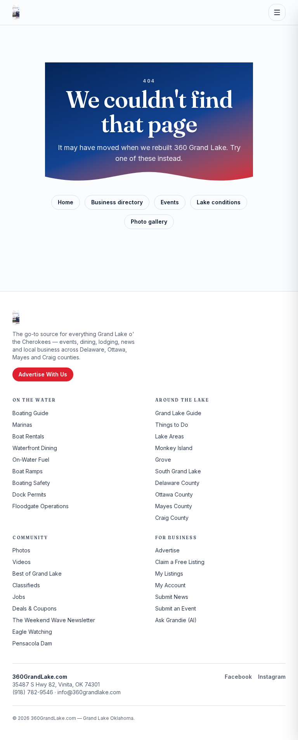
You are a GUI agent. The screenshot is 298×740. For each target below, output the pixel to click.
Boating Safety (31, 483)
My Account (170, 585)
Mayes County (173, 506)
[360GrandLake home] (15, 12)
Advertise (167, 550)
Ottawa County (174, 494)
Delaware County (177, 483)
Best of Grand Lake (37, 573)
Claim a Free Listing (179, 562)
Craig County (172, 517)
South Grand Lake (178, 471)
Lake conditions (219, 202)
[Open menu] (277, 12)
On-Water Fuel (30, 459)
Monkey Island (173, 448)
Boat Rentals (28, 436)
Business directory (117, 202)
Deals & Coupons (34, 608)
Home (65, 202)
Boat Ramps (27, 471)
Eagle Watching (32, 631)
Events (170, 202)
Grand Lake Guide (178, 413)
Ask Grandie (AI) (176, 620)
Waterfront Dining (34, 448)
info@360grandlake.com (89, 692)
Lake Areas (169, 436)
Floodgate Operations (40, 506)
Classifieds (26, 585)
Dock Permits (29, 494)
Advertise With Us (43, 374)
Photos (21, 550)
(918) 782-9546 (32, 692)
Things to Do (171, 424)
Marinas (22, 424)
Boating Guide (30, 413)
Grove (163, 459)
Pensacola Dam (32, 643)
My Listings (169, 573)
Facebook (238, 676)
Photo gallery (149, 221)
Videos (21, 562)
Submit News (171, 596)
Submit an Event (175, 608)
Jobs (18, 596)
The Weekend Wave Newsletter (53, 620)
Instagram (272, 676)
